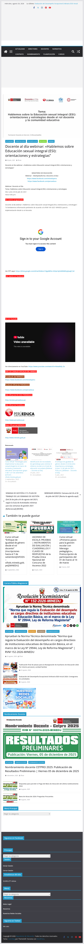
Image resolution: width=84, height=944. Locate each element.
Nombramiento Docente (36, 762)
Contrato (19, 54)
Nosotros (6, 909)
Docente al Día (32, 141)
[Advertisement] (42, 25)
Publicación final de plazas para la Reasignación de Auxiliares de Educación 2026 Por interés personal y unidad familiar (49, 666)
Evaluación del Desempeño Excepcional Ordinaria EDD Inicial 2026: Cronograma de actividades (56, 5)
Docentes (45, 49)
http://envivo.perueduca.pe (15, 400)
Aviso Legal (7, 904)
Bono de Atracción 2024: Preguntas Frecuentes (36, 796)
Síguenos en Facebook (13, 838)
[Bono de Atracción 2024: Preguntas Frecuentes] (10, 798)
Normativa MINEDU (53, 631)
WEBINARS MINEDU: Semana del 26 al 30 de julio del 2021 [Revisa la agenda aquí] (61, 495)
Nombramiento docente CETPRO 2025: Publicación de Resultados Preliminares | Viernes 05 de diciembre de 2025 (42, 769)
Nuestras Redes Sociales (12, 913)
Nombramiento (33, 54)
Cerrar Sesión (8, 870)
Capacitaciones (20, 141)
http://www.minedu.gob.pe (15, 438)
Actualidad (20, 49)
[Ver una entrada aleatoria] (78, 51)
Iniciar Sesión (8, 866)
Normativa (56, 49)
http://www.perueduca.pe (14, 420)
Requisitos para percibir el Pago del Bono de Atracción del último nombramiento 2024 (48, 785)
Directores (32, 49)
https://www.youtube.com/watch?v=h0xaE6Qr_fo (46, 366)
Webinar (51, 141)
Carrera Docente (21, 631)
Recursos (43, 141)
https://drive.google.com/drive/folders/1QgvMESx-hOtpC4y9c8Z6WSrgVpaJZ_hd (45, 271)
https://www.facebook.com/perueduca (19, 390)
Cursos (61, 54)
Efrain (19, 160)
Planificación (49, 54)
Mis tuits (6, 926)
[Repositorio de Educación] (5, 51)
